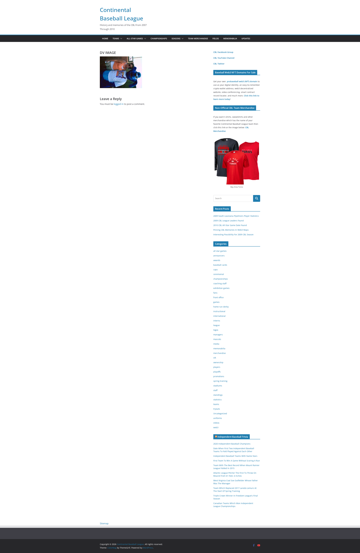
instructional (219, 311)
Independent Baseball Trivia (233, 436)
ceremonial (218, 274)
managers (218, 334)
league (216, 325)
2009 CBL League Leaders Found (228, 220)
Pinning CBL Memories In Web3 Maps (231, 230)
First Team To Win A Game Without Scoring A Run (236, 460)
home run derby (221, 306)
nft (214, 357)
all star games (220, 251)
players (216, 367)
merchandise (219, 353)
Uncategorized (220, 413)
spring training (220, 381)
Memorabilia (230, 38)
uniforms (217, 418)
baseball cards (220, 265)
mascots (217, 339)
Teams (116, 38)
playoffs (217, 371)
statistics (217, 399)
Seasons (176, 38)
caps (215, 269)
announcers (219, 255)
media (216, 343)
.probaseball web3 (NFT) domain (241, 81)
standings (218, 395)
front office (218, 297)
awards (216, 260)
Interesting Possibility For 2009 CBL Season (233, 234)
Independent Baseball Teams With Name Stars (235, 456)
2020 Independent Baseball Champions (231, 443)
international (219, 316)
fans (215, 292)
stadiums (217, 385)
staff (215, 390)
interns (216, 320)
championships (220, 278)
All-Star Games (135, 38)
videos (216, 422)
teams (216, 404)
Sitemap (104, 523)
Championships (159, 38)
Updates (245, 38)
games (216, 302)
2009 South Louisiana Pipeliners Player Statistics (236, 216)
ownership (218, 362)
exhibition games (221, 288)
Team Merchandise (198, 38)
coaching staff (219, 283)
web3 (215, 427)
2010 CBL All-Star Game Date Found (230, 225)
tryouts (216, 409)
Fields (215, 38)
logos (215, 330)
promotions (218, 376)
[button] (120, 39)
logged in (118, 104)
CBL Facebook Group (223, 52)
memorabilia (219, 348)
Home (105, 38)
